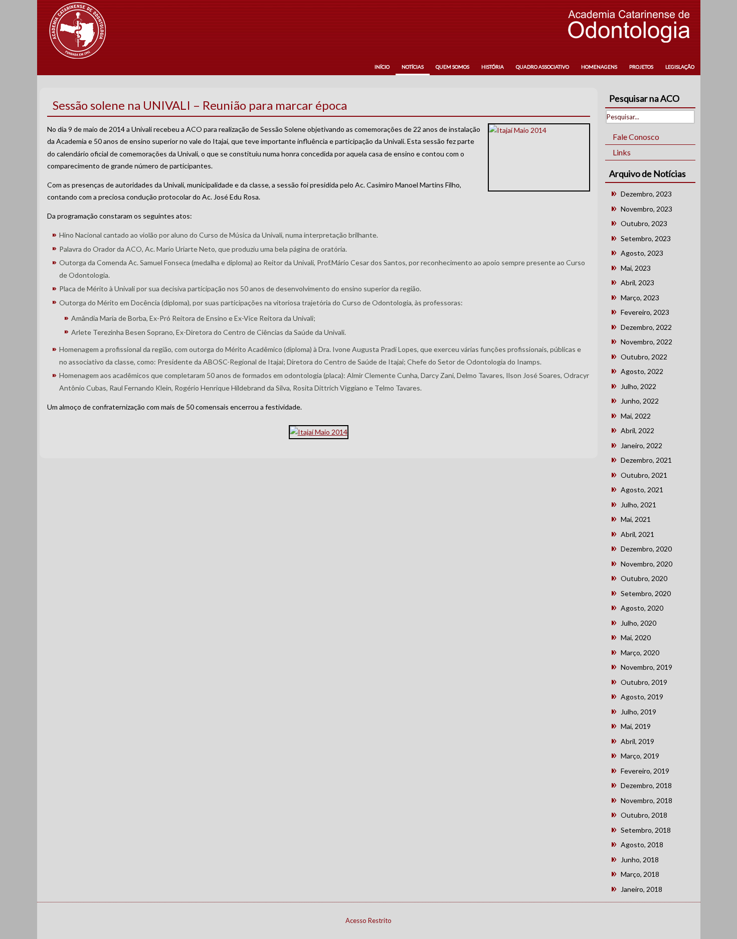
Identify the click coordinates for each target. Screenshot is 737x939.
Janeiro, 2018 (641, 889)
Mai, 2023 (636, 268)
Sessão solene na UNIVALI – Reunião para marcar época (200, 105)
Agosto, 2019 (642, 696)
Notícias (413, 67)
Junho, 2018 (640, 859)
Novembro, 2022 (646, 341)
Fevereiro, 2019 (645, 771)
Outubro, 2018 (644, 815)
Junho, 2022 (640, 401)
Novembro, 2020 (646, 563)
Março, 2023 (640, 297)
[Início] (77, 30)
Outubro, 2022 (644, 356)
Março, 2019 (640, 756)
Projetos (641, 67)
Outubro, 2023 (644, 223)
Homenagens (599, 67)
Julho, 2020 (638, 623)
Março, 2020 (640, 652)
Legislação (679, 67)
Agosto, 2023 (642, 253)
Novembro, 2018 (646, 800)
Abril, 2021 (637, 534)
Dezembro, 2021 (646, 460)
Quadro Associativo (542, 67)
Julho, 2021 (638, 504)
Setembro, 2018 (646, 830)
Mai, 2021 (636, 519)
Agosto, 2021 (642, 489)
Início (382, 67)
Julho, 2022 (638, 386)
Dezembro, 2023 (646, 194)
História (492, 67)
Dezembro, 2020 (646, 548)
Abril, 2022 (637, 430)
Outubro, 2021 (644, 475)
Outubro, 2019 (644, 682)
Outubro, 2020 (644, 578)
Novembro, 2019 (646, 667)
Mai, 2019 (636, 726)
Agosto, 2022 (642, 371)
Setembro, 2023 (646, 238)
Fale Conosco (636, 136)
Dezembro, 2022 (646, 327)
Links (622, 152)
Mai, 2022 (636, 416)
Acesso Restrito (368, 920)
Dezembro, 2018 (646, 785)
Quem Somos (452, 67)
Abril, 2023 (637, 282)
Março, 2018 (640, 874)
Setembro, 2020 (646, 593)
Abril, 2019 (637, 741)
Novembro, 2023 (646, 209)
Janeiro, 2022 (641, 445)
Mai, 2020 (636, 637)
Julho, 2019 (638, 711)
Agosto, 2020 (642, 608)
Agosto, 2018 (642, 844)
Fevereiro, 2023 (645, 312)
